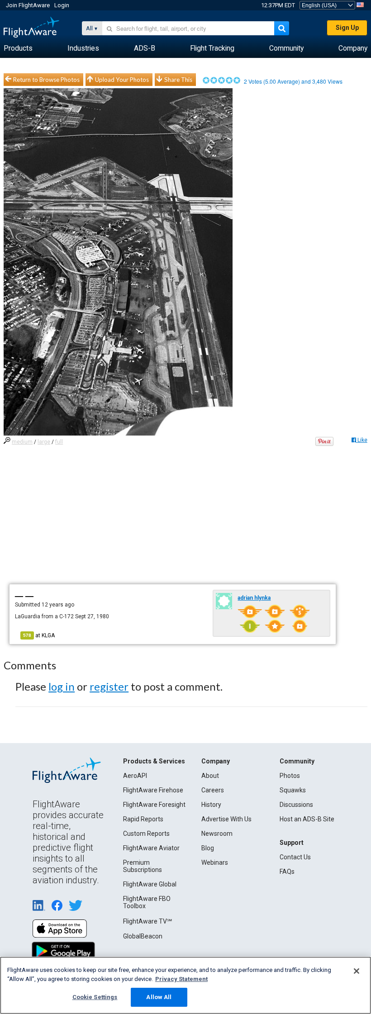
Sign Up (347, 27)
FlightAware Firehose (153, 790)
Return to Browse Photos (46, 79)
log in (61, 686)
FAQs (287, 871)
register (109, 686)
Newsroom (217, 833)
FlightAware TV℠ (147, 921)
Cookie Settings (95, 997)
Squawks (293, 790)
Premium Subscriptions (142, 866)
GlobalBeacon (142, 936)
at (39, 635)
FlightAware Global (149, 884)
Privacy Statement (181, 979)
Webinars (214, 862)
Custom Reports (146, 833)
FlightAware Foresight (154, 804)
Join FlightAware (28, 5)
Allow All (158, 997)
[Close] (356, 971)
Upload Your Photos (122, 79)
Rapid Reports (143, 819)
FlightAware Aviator (151, 848)
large (44, 442)
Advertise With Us (226, 819)
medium (22, 442)
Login (61, 5)
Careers (212, 790)
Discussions (296, 804)
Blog (207, 848)
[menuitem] (18, 48)
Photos (290, 775)
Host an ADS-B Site (307, 819)
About (210, 775)
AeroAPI (135, 775)
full (59, 442)
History (211, 804)
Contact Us (295, 857)
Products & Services (154, 761)
